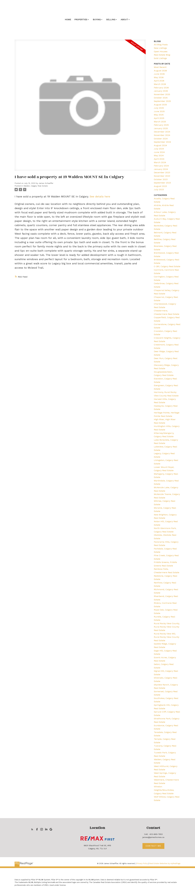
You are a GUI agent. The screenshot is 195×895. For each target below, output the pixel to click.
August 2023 (160, 186)
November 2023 (162, 176)
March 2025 (160, 121)
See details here (100, 196)
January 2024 (161, 169)
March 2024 (160, 162)
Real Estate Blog (162, 55)
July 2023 (159, 189)
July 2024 (159, 148)
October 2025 (161, 97)
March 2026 (160, 84)
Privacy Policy (142, 863)
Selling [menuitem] (110, 19)
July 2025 (159, 108)
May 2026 (159, 77)
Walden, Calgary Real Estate (35, 186)
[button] (32, 829)
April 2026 (159, 80)
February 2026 (161, 87)
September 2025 (162, 101)
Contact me (153, 846)
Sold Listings (160, 58)
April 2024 (159, 159)
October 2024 (161, 138)
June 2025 (159, 111)
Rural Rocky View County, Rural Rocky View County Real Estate (167, 626)
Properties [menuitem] (80, 19)
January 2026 (161, 91)
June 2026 (159, 74)
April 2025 (159, 118)
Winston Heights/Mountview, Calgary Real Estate (164, 790)
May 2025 (159, 114)
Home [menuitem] (68, 19)
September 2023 (162, 182)
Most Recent (160, 67)
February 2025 (161, 125)
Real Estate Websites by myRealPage (164, 863)
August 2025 (160, 104)
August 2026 (160, 70)
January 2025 (161, 128)
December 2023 (162, 172)
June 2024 (159, 152)
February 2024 (161, 165)
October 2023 (161, 179)
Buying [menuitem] (97, 19)
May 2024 (159, 155)
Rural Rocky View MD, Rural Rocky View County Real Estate (166, 637)
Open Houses (160, 51)
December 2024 (162, 131)
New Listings (160, 48)
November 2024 (162, 135)
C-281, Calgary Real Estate (167, 266)
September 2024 (162, 142)
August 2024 (160, 145)
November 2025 (162, 94)
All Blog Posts (161, 44)
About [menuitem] (124, 19)
